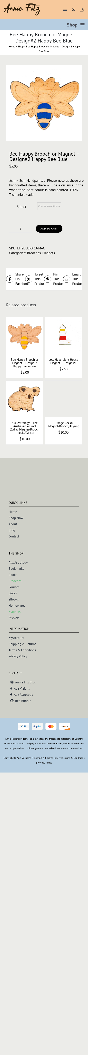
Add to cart (49, 228)
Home (11, 46)
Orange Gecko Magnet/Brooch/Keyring (63, 424)
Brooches (34, 253)
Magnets (48, 253)
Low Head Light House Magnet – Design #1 (63, 361)
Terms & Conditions (74, 757)
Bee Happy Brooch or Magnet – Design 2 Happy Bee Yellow (24, 363)
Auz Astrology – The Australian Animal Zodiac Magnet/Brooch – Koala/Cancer (24, 428)
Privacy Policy (44, 762)
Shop (21, 46)
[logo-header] (22, 5)
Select (21, 206)
